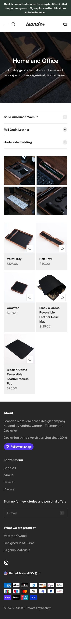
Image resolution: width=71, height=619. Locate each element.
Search (9, 482)
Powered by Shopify (38, 608)
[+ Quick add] (30, 248)
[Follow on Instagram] (6, 562)
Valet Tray (14, 259)
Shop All (10, 468)
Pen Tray (45, 259)
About (8, 475)
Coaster (13, 308)
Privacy (9, 489)
